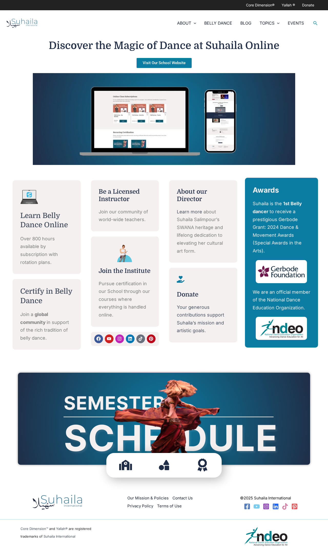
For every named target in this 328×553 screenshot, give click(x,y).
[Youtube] (256, 506)
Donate (308, 5)
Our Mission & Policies (148, 498)
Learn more (189, 211)
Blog (245, 23)
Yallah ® (288, 5)
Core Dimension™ (34, 529)
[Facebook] (247, 506)
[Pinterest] (294, 506)
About (184, 23)
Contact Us (182, 498)
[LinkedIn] (275, 506)
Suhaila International (59, 536)
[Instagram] (266, 506)
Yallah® (62, 529)
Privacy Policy (140, 505)
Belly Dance (218, 23)
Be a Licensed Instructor (119, 195)
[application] (193, 23)
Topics (267, 23)
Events (296, 23)
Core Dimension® (260, 5)
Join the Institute (124, 270)
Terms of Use (169, 505)
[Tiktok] (285, 506)
